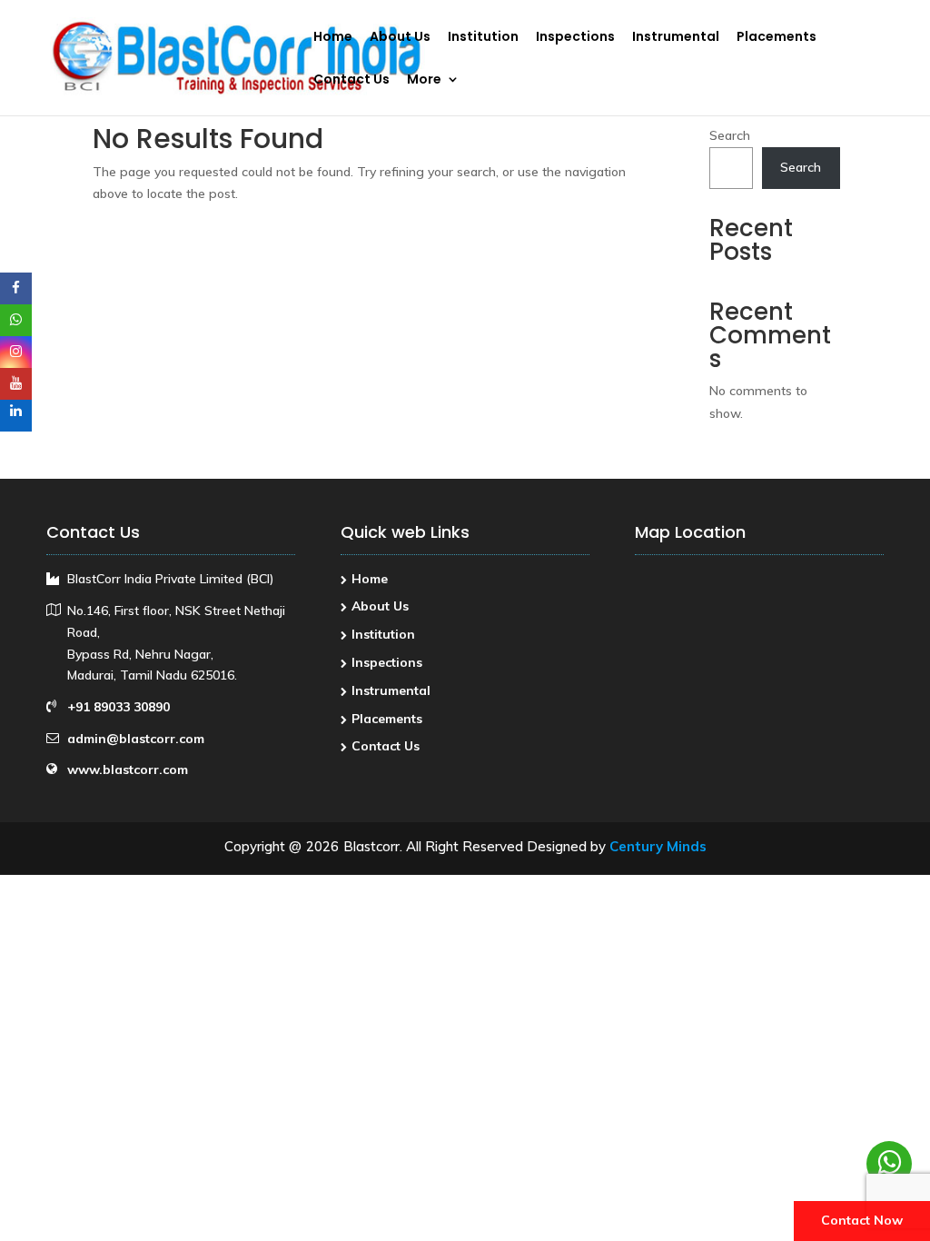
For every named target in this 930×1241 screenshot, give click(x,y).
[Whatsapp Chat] (889, 1163)
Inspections (575, 37)
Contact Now (862, 1220)
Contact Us (351, 80)
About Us (400, 37)
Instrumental (675, 37)
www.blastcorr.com (127, 769)
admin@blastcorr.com (135, 738)
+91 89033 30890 (118, 707)
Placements (776, 37)
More (424, 80)
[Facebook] (16, 288)
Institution (483, 37)
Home (332, 37)
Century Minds (658, 846)
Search (729, 135)
